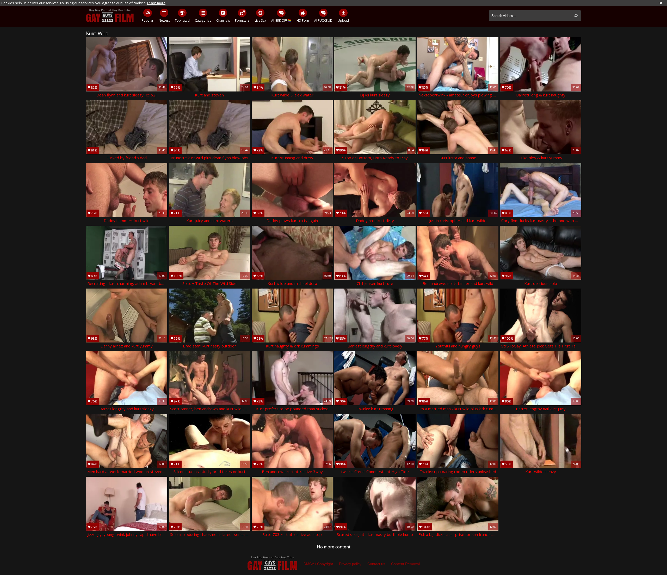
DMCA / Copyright (318, 564)
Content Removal (405, 564)
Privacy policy (350, 564)
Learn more (156, 3)
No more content (333, 547)
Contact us (376, 564)
